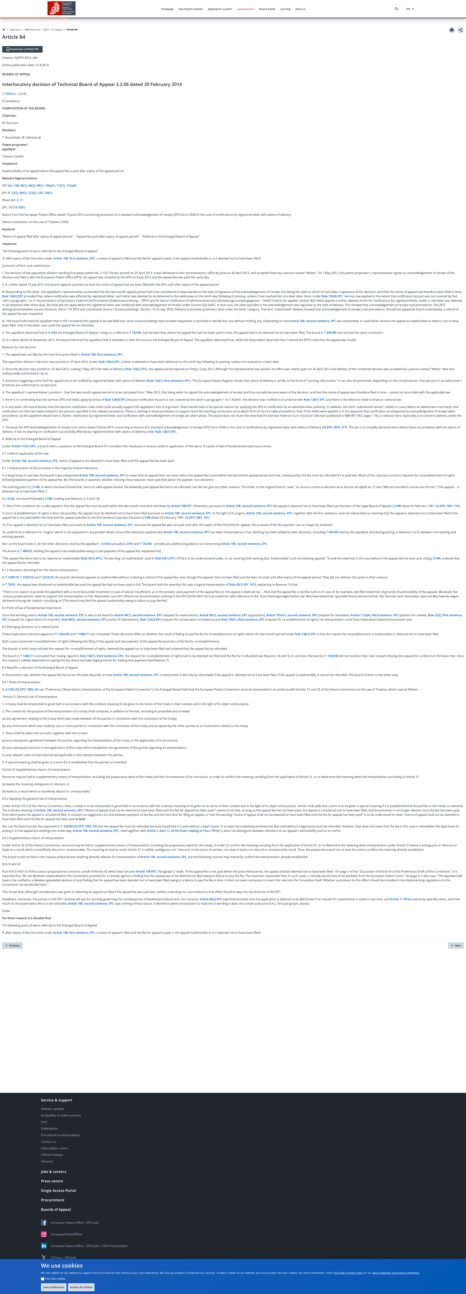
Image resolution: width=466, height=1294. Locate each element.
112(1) (60, 186)
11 (21, 200)
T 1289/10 (12, 577)
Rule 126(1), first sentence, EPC (169, 381)
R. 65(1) (20, 207)
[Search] (397, 9)
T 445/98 (330, 333)
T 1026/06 (63, 634)
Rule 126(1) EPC (314, 400)
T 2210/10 (47, 577)
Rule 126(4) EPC (332, 296)
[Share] (460, 30)
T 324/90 (67, 826)
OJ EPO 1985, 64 (27, 689)
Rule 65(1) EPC (91, 558)
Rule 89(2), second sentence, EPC (84, 620)
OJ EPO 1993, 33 (85, 826)
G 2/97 (127, 544)
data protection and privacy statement (395, 1273)
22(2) (14, 193)
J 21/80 (35, 487)
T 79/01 (10, 585)
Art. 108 (13, 186)
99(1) (40, 186)
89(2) (23, 193)
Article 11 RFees (401, 899)
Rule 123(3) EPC (150, 620)
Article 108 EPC (181, 506)
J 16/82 (10, 499)
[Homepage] (3, 29)
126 (40, 193)
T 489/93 (26, 551)
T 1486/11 (83, 634)
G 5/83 (9, 689)
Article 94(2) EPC (211, 899)
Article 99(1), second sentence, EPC (223, 615)
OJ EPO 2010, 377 (334, 427)
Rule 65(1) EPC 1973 (242, 585)
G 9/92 (52, 333)
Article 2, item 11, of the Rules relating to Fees (178, 831)
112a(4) (71, 186)
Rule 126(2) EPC (12, 296)
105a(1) (50, 186)
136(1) (48, 193)
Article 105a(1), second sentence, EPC (291, 615)
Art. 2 (14, 200)
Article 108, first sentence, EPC (102, 354)
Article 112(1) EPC (24, 446)
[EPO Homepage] (62, 8)
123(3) (32, 193)
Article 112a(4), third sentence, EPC (375, 615)
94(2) (32, 186)
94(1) (23, 186)
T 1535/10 (26, 577)
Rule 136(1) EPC (305, 634)
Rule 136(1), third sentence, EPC (242, 620)
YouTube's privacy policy (349, 1273)
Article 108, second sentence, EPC (313, 321)
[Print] (452, 30)
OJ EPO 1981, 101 (447, 506)
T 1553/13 (8, 94)
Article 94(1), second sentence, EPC (138, 615)
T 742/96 (135, 333)
